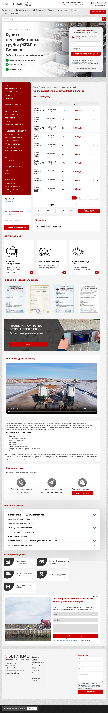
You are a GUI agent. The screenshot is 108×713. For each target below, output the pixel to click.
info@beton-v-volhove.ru (74, 2)
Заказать (28, 344)
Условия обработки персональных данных (52, 709)
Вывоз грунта (10, 183)
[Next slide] (99, 280)
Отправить (90, 692)
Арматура (9, 121)
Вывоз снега (10, 180)
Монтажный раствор (13, 88)
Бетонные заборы (12, 147)
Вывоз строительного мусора (14, 190)
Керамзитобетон (11, 92)
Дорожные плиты (12, 134)
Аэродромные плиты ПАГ (15, 137)
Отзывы (5, 13)
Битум (7, 170)
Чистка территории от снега (16, 186)
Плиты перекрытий (12, 144)
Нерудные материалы (13, 167)
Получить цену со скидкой (86, 54)
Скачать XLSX (68, 211)
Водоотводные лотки (13, 150)
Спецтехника (63, 10)
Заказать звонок (98, 12)
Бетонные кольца (12, 141)
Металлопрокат (11, 111)
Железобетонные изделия (15, 131)
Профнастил (10, 118)
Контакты (14, 13)
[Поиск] (104, 19)
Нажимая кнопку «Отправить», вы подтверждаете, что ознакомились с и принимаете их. (85, 63)
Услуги (51, 10)
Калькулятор (40, 10)
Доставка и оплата (23, 10)
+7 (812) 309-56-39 (97, 3)
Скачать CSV (45, 211)
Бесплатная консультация (16, 228)
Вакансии (75, 10)
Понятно (32, 708)
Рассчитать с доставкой (89, 211)
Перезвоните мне (82, 493)
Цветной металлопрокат (15, 124)
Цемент (8, 95)
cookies (22, 708)
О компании (6, 10)
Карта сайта (36, 678)
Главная (35, 87)
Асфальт (8, 173)
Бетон (7, 85)
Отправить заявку (75, 636)
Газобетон (9, 98)
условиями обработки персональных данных (85, 62)
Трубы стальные (11, 115)
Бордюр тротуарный (13, 105)
